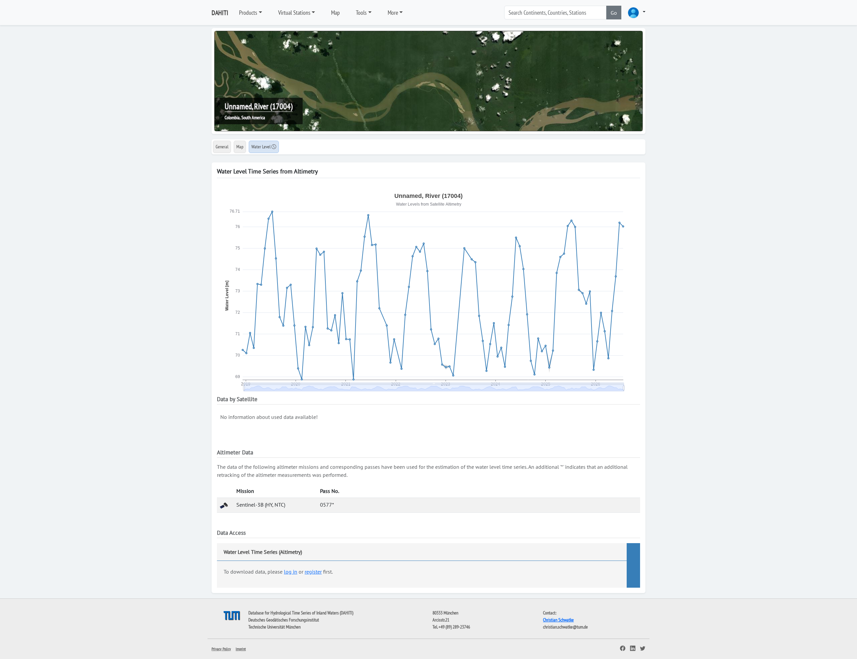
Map (335, 12)
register (313, 571)
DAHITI (220, 12)
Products (248, 12)
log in (290, 571)
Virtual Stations (294, 12)
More (393, 12)
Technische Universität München (274, 627)
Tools (361, 12)
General (222, 147)
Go (614, 12)
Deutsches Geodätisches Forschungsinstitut (283, 620)
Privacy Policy (221, 648)
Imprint (241, 648)
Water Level (261, 147)
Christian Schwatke (558, 620)
